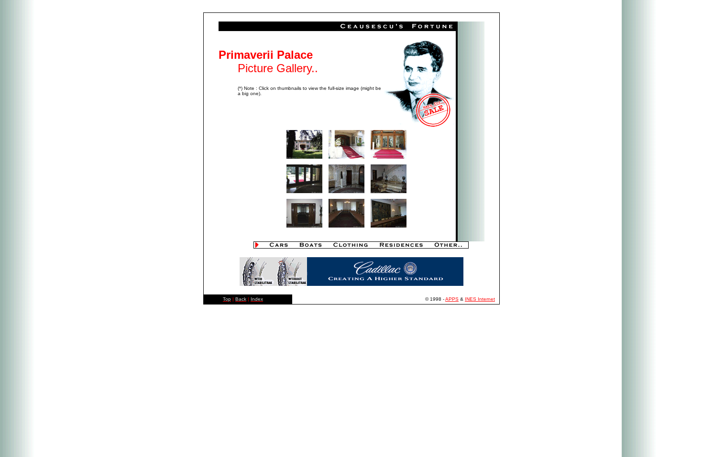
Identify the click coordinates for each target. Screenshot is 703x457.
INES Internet (480, 299)
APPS (452, 299)
